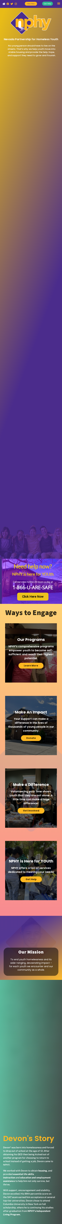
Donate (31, 738)
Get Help (31, 879)
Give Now (31, 4)
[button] (58, 3)
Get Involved (31, 810)
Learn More (31, 665)
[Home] (4, 4)
